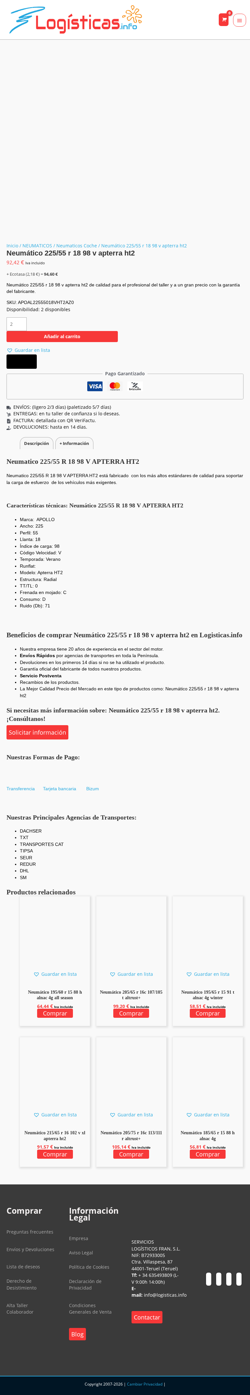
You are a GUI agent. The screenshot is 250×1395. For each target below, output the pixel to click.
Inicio (12, 245)
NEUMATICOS (37, 245)
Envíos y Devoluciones (30, 1249)
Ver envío (22, 362)
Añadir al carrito (62, 336)
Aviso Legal (81, 1253)
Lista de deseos (23, 1267)
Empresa (78, 1238)
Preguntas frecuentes (30, 1232)
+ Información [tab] (74, 443)
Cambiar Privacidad (144, 1384)
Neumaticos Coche (76, 245)
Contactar (147, 1317)
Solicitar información (37, 732)
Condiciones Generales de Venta (90, 1308)
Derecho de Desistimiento (21, 1284)
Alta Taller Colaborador (20, 1308)
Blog (77, 1334)
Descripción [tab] (36, 443)
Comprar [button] (55, 1013)
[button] (28, 350)
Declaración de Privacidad (85, 1284)
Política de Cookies (89, 1267)
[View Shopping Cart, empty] (224, 19)
